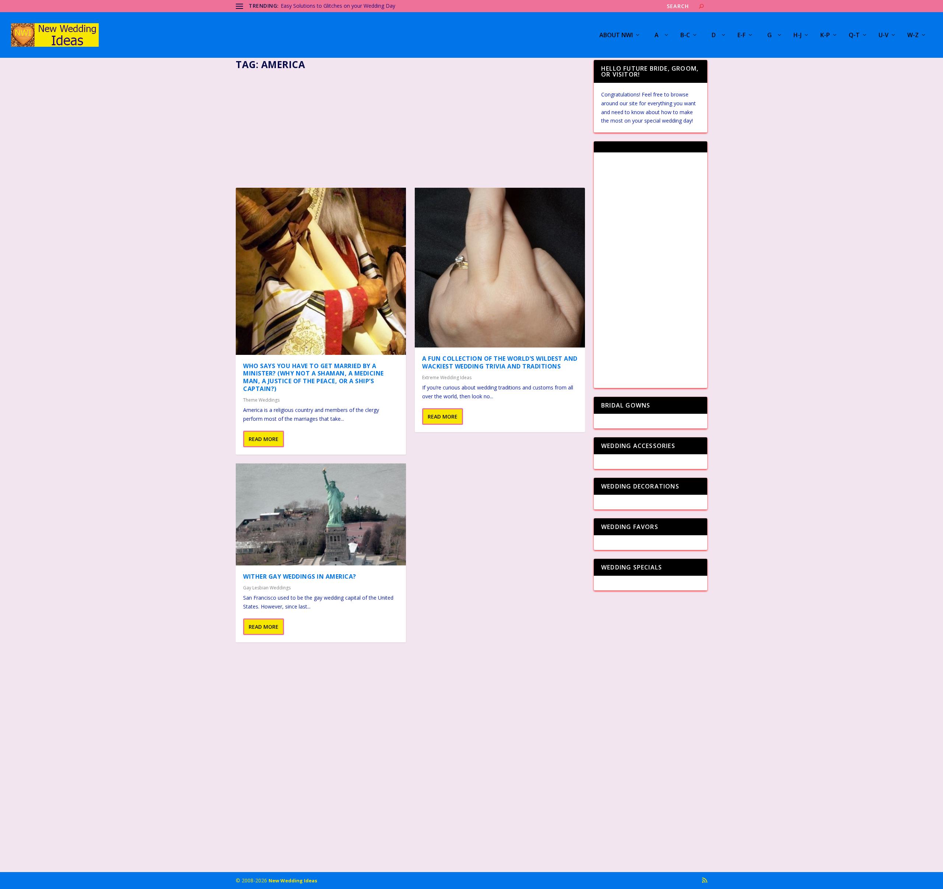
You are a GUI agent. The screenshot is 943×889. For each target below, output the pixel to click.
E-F (741, 35)
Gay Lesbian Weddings (267, 588)
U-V (883, 35)
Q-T (854, 35)
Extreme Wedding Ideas (447, 377)
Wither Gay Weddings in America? (299, 576)
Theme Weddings (261, 400)
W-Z (913, 35)
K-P (825, 35)
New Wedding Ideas (293, 880)
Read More (263, 438)
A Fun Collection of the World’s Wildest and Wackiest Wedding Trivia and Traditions (500, 362)
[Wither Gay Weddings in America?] (321, 514)
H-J (797, 35)
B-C (685, 35)
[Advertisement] (410, 126)
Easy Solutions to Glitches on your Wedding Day (338, 5)
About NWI (616, 35)
